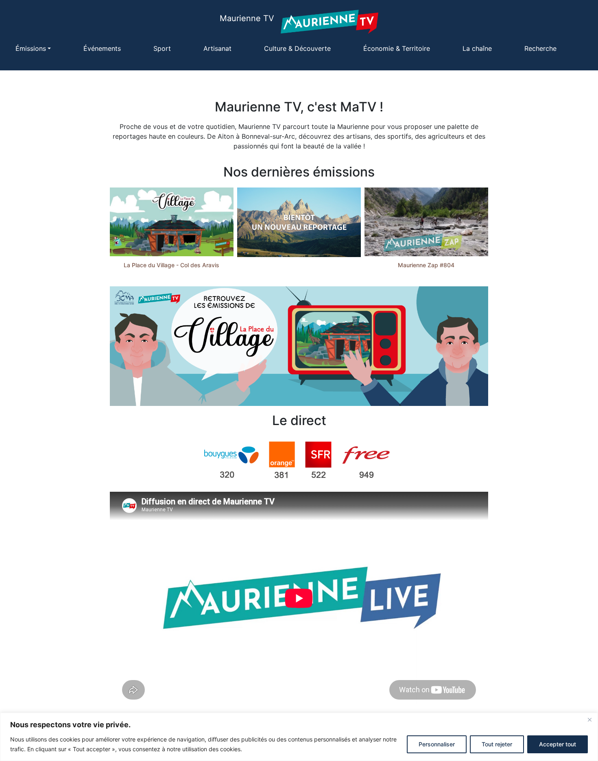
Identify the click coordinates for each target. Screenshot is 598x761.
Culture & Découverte (297, 48)
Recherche (540, 48)
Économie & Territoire (396, 48)
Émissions (30, 48)
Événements (102, 48)
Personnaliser (437, 744)
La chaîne (477, 48)
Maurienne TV (247, 18)
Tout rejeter (497, 744)
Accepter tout (557, 744)
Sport (162, 48)
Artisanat (217, 48)
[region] (299, 737)
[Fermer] (589, 719)
